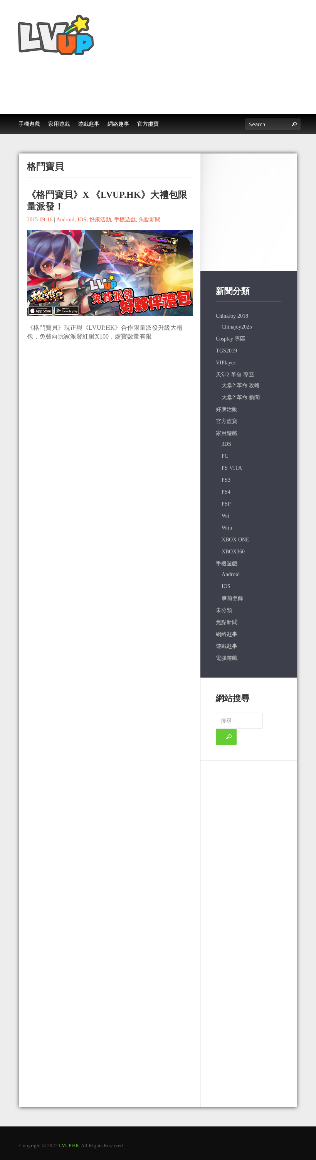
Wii (225, 516)
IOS (81, 220)
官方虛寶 (226, 421)
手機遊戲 (125, 220)
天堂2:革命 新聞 (241, 397)
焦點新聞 (149, 220)
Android (65, 220)
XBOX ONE (235, 540)
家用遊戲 (226, 433)
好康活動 (100, 220)
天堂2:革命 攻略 (241, 385)
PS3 (226, 480)
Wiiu (227, 528)
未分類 (224, 610)
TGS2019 (226, 351)
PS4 (226, 492)
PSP (226, 504)
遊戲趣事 (226, 646)
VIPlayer (225, 363)
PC (225, 456)
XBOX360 (233, 552)
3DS (226, 444)
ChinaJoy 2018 (232, 316)
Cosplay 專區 (230, 339)
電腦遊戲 (226, 658)
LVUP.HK (69, 1145)
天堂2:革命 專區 (235, 375)
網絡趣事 (226, 634)
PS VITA (232, 468)
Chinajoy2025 (237, 327)
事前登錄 (232, 598)
